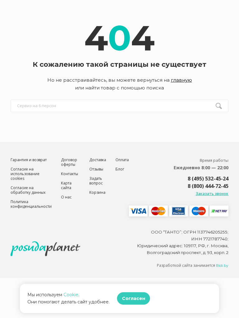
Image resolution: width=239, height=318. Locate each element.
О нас (66, 197)
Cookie (70, 295)
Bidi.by (222, 265)
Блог (119, 169)
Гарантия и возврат (29, 159)
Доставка (97, 159)
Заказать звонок (212, 193)
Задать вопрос (96, 180)
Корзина (97, 192)
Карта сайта (66, 185)
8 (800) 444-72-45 (208, 186)
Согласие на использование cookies (25, 174)
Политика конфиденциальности (31, 204)
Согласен (133, 298)
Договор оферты (69, 162)
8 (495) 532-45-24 (208, 178)
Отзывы (96, 169)
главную (181, 80)
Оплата (122, 159)
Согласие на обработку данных (28, 190)
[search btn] (218, 106)
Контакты (69, 173)
